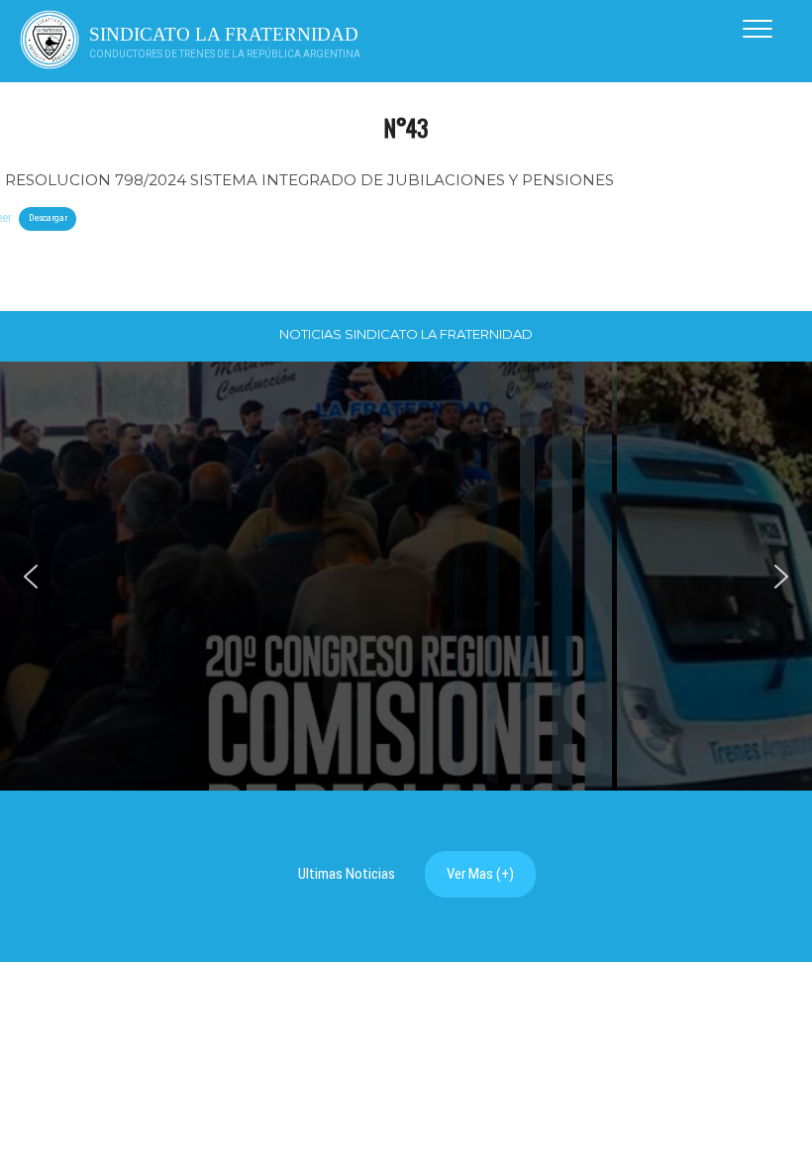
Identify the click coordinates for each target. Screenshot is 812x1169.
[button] (31, 576)
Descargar (48, 217)
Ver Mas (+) (480, 874)
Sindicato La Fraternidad (223, 34)
